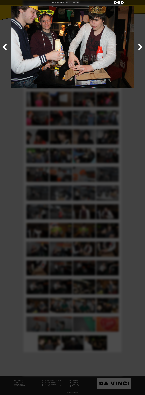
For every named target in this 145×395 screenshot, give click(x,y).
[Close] (122, 2)
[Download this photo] (115, 2)
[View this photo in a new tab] (118, 2)
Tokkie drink (75, 2)
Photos (54, 2)
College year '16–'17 (64, 2)
